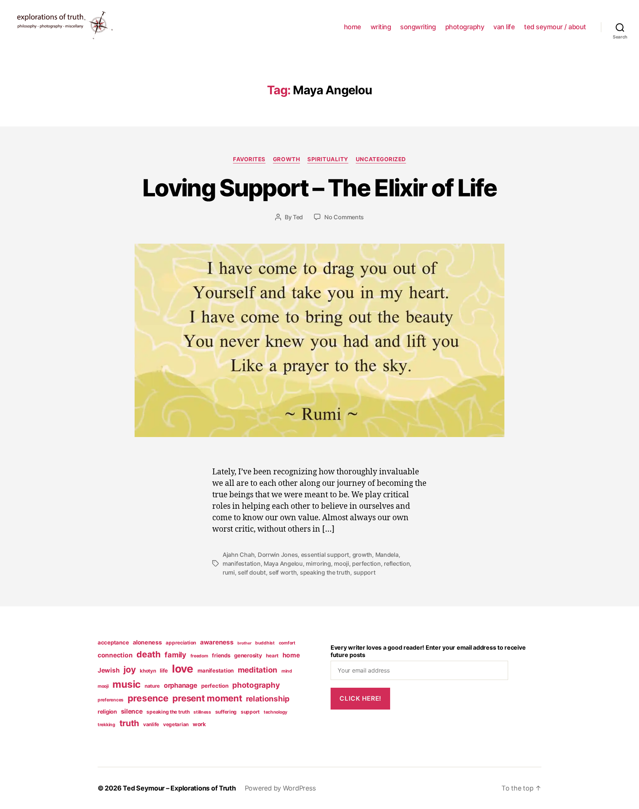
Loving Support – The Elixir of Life (319, 187)
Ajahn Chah (238, 554)
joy (130, 669)
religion (107, 711)
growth (286, 159)
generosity (248, 655)
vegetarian (176, 724)
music (126, 684)
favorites (249, 159)
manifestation (242, 563)
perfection (366, 563)
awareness (217, 642)
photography (464, 27)
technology (275, 712)
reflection (397, 563)
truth (129, 723)
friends (221, 655)
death (148, 654)
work (199, 724)
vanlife (151, 724)
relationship (268, 698)
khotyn (148, 671)
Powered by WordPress (280, 788)
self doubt (252, 572)
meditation (257, 669)
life (164, 670)
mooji (341, 563)
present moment (207, 698)
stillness (202, 712)
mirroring (318, 563)
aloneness (147, 642)
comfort (287, 643)
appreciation (181, 643)
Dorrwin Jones (278, 554)
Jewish (108, 670)
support (365, 572)
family (175, 654)
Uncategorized (381, 159)
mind (286, 671)
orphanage (180, 685)
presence (148, 698)
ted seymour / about (555, 27)
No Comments (344, 217)
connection (115, 655)
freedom (199, 656)
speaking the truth (325, 572)
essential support (325, 554)
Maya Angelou (283, 563)
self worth (283, 572)
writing (381, 27)
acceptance (113, 642)
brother (244, 643)
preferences (111, 700)
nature (152, 686)
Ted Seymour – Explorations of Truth (179, 788)
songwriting (418, 27)
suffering (226, 712)
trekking (106, 724)
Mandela (387, 554)
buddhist (265, 643)
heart (272, 656)
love (182, 668)
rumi (229, 572)
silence (132, 711)
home (352, 27)
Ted (298, 217)
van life (504, 27)
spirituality (327, 159)
